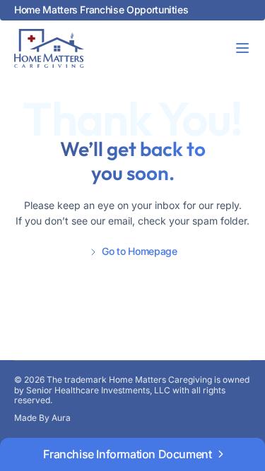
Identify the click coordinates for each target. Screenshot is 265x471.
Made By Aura (42, 417)
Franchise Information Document (127, 454)
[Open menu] (242, 48)
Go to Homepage (139, 251)
